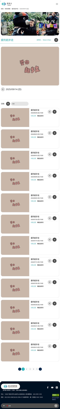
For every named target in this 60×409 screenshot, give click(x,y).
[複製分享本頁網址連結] (56, 40)
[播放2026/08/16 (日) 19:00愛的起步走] (50, 154)
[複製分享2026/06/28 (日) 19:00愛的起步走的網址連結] (54, 303)
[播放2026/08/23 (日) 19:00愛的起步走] (50, 133)
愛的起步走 (15, 9)
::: (0, 1)
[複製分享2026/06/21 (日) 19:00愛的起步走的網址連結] (54, 325)
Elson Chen (47, 40)
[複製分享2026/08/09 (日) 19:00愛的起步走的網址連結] (54, 176)
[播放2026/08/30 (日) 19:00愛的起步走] (50, 112)
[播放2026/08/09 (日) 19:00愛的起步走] (50, 176)
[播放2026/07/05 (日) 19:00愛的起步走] (50, 282)
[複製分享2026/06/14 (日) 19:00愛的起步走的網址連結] (54, 346)
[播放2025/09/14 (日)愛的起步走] (3, 89)
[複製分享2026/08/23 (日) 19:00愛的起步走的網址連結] (54, 133)
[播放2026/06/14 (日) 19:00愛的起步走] (50, 346)
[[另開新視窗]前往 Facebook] (47, 387)
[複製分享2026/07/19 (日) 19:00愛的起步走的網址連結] (54, 240)
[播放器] (30, 405)
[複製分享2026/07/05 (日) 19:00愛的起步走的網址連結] (54, 282)
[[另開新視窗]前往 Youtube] (52, 387)
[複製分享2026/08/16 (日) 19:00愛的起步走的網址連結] (54, 154)
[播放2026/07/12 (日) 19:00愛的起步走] (50, 261)
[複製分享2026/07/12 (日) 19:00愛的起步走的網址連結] (54, 261)
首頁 (2, 9)
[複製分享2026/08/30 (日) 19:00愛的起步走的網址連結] (54, 112)
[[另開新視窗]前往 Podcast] (57, 387)
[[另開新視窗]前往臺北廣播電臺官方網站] (10, 386)
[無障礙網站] (55, 395)
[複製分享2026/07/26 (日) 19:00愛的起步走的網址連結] (54, 218)
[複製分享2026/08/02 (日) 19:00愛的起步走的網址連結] (54, 197)
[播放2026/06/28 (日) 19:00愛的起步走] (50, 303)
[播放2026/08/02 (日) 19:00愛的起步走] (50, 197)
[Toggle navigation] (57, 4)
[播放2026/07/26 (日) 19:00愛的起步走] (50, 218)
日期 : (3, 104)
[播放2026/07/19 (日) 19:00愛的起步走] (50, 240)
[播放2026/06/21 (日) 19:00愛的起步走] (50, 325)
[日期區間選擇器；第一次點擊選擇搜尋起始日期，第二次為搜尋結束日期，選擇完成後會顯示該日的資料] (8, 104)
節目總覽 (7, 9)
